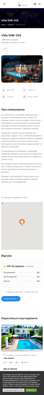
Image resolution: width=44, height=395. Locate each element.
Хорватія (11, 25)
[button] (35, 4)
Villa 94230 (8, 358)
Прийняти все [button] (31, 390)
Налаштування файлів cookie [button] (13, 390)
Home (3, 25)
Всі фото (35, 78)
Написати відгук (10, 299)
